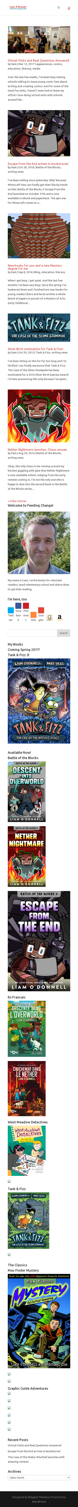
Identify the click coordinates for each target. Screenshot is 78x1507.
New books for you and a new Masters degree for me (35, 267)
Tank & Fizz (43, 352)
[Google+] (41, 610)
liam (13, 64)
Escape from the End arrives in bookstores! (38, 163)
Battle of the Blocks (48, 167)
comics (57, 64)
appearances (44, 64)
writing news (16, 171)
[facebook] (18, 606)
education (14, 68)
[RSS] (33, 615)
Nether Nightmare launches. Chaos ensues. (38, 449)
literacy (26, 68)
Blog (37, 272)
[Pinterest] (26, 606)
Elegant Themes (38, 1497)
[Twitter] (11, 610)
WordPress (39, 1501)
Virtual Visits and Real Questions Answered (38, 60)
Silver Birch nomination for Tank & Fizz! (35, 349)
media (36, 68)
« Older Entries (17, 501)
